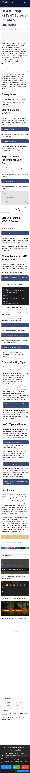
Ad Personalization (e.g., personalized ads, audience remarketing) (16, 762)
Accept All (16, 768)
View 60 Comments (15, 624)
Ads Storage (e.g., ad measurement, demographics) (16, 755)
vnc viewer (14, 542)
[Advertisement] (15, 647)
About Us (4, 6)
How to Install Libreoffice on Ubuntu (13, 598)
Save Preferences (6, 768)
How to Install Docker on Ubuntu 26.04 (11, 705)
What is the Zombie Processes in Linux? (14, 618)
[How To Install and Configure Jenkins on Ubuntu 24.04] (15, 566)
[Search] (25, 2)
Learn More (15, 770)
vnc (3, 542)
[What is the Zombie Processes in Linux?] (15, 608)
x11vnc (19, 542)
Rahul (4, 29)
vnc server (8, 542)
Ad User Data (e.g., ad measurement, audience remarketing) (16, 758)
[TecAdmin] (7, 2)
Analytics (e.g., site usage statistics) (16, 753)
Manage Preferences (23, 771)
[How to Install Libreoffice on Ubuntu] (15, 588)
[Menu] (28, 2)
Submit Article (13, 6)
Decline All (25, 768)
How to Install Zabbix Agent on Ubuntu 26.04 (12, 702)
